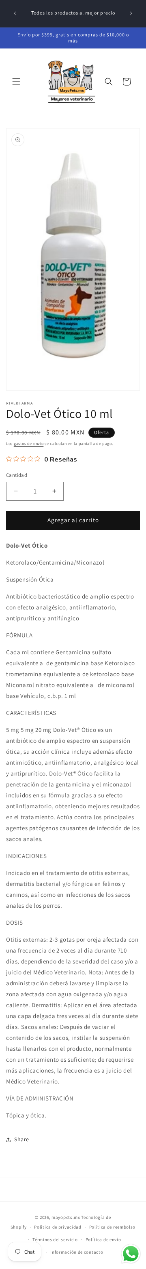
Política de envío (103, 1239)
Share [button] (21, 1139)
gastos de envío (29, 443)
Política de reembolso (112, 1227)
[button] (16, 82)
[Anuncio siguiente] (131, 13)
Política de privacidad (57, 1227)
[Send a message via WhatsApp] (131, 1254)
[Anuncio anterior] (15, 13)
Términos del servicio (55, 1239)
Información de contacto (76, 1252)
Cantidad (16, 475)
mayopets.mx (66, 1217)
